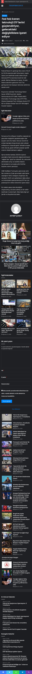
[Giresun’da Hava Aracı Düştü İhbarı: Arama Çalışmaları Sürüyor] (7, 564)
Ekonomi (11, 12)
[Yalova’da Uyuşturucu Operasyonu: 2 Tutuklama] (7, 417)
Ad (2, 370)
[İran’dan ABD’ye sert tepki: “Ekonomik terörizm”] (8, 323)
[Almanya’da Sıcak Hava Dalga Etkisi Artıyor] (7, 460)
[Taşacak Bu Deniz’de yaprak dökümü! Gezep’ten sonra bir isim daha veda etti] (7, 468)
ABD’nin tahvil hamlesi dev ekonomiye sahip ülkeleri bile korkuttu (8, 291)
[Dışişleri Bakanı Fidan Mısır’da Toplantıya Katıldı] (7, 551)
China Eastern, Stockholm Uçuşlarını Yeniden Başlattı (21, 425)
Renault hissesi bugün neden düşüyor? (13, 127)
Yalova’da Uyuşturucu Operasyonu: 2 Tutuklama (21, 416)
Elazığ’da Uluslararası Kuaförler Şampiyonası (20, 506)
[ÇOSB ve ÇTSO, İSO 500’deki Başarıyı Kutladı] (24, 284)
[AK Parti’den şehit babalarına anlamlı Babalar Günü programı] (7, 526)
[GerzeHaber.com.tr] (16, 5)
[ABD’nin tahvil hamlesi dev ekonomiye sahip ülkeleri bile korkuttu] (8, 284)
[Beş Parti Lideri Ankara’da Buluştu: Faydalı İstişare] (7, 543)
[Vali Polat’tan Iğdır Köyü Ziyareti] (7, 535)
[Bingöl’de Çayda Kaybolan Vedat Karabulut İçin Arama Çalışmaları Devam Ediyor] (7, 516)
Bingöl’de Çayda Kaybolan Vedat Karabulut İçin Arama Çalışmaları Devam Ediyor (21, 516)
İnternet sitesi (5, 384)
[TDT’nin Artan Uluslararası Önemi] (7, 479)
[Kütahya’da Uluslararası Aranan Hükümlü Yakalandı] (7, 487)
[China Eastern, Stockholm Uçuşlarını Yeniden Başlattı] (7, 425)
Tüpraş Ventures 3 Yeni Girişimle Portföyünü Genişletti (23, 311)
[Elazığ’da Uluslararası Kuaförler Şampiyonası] (7, 508)
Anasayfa (5, 12)
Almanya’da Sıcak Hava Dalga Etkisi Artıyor (20, 459)
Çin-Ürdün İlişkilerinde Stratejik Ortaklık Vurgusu (21, 572)
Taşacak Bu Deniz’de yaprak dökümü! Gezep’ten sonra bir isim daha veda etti (21, 469)
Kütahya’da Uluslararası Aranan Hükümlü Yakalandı (21, 486)
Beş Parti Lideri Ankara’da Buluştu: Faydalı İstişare (21, 542)
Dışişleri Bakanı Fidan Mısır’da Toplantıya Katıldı (20, 551)
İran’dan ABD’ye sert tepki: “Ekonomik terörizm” (8, 330)
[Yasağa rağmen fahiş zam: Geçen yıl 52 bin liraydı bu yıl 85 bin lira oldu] (6, 118)
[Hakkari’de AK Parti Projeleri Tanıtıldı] (7, 452)
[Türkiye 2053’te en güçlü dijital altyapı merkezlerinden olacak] (8, 303)
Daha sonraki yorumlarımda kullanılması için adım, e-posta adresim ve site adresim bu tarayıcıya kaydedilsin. (14, 393)
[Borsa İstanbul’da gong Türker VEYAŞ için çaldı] (24, 323)
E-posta (4, 377)
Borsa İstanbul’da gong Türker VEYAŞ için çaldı (23, 330)
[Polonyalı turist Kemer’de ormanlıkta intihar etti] (7, 444)
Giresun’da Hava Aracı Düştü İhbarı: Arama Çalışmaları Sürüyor (20, 564)
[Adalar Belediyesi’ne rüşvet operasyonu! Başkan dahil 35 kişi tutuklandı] (7, 434)
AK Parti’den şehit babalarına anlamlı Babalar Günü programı (20, 526)
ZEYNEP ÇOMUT (8, 40)
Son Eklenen (16, 409)
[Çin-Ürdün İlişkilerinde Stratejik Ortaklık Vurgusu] (7, 573)
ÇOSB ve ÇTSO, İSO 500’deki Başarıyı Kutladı (23, 291)
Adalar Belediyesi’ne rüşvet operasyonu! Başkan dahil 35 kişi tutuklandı (19, 434)
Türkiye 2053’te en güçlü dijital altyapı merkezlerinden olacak (7, 311)
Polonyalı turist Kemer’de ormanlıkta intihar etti (21, 443)
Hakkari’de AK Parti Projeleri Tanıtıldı (19, 451)
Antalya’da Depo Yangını (10, 557)
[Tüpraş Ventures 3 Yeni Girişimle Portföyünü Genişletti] (24, 303)
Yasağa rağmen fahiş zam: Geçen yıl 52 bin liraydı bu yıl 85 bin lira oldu (21, 118)
